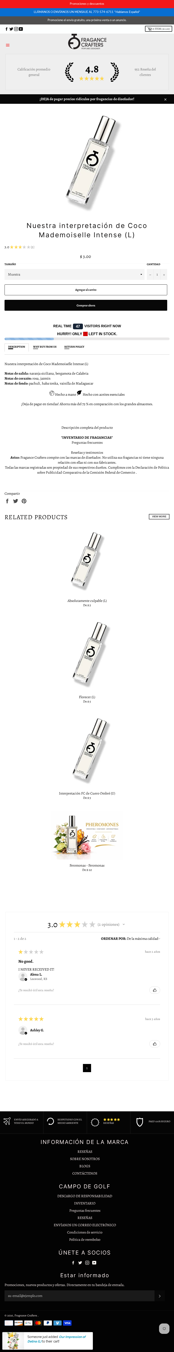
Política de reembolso (84, 1239)
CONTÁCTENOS (84, 1173)
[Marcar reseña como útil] (154, 990)
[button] (123, 924)
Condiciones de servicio (84, 1232)
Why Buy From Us (44, 347)
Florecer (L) (87, 697)
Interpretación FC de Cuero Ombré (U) (87, 793)
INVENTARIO (84, 1203)
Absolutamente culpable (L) (87, 600)
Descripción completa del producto (87, 427)
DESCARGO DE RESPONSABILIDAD (84, 1196)
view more (159, 516)
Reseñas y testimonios (87, 452)
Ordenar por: (113, 938)
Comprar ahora (86, 305)
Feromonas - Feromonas (87, 865)
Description (16, 347)
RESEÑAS (84, 1151)
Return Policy (74, 347)
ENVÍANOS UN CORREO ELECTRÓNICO (85, 1225)
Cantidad (153, 264)
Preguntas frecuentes (87, 442)
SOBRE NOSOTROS (85, 1158)
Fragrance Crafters (26, 1315)
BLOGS (84, 1166)
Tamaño (10, 264)
